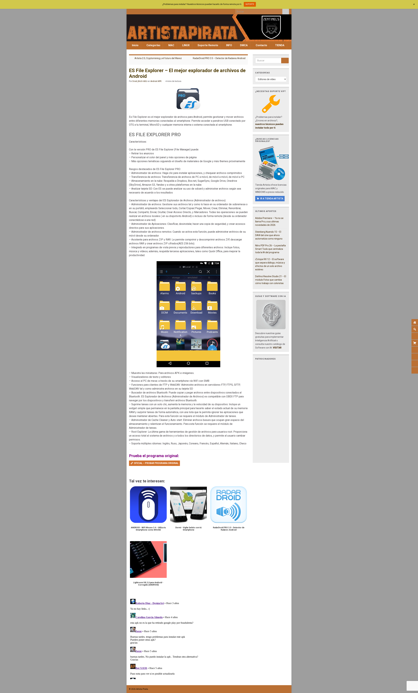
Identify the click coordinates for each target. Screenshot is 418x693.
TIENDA (279, 45)
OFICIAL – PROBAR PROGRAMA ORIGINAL (156, 463)
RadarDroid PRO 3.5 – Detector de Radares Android (219, 58)
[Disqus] (188, 638)
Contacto (261, 45)
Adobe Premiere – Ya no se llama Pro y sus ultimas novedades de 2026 (269, 221)
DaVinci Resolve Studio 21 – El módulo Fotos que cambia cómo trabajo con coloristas (270, 280)
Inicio (134, 45)
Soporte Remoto (207, 45)
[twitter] (135, 10)
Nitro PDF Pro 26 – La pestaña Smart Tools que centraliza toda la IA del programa (270, 249)
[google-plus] (152, 10)
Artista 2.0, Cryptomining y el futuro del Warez (158, 58)
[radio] (130, 472)
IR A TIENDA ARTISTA (271, 198)
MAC (171, 45)
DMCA (243, 45)
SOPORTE (249, 4)
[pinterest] (157, 10)
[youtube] (146, 10)
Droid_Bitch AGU (139, 81)
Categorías (153, 45)
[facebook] (130, 10)
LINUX (186, 45)
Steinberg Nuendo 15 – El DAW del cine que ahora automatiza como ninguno (268, 235)
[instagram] (141, 10)
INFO (228, 45)
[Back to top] (411, 674)
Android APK (155, 81)
